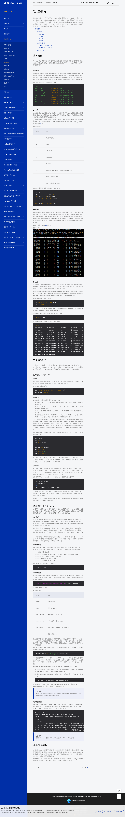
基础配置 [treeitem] (6, 48)
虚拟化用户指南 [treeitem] (9, 102)
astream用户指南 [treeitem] (9, 232)
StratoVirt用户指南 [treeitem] (10, 107)
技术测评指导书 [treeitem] (9, 248)
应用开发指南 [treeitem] (8, 139)
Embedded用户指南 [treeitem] (10, 123)
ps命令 (41, 36)
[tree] (13, 413)
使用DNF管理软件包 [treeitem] (9, 55)
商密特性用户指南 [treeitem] (9, 227)
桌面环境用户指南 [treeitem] (9, 175)
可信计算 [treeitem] (6, 83)
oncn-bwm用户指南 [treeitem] (10, 201)
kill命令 (41, 40)
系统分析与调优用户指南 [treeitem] (12, 216)
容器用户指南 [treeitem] (8, 113)
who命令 (41, 34)
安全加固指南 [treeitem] (8, 97)
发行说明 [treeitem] (7, 23)
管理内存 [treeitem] (6, 65)
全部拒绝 (108, 811)
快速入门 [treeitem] (7, 29)
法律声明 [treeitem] (7, 18)
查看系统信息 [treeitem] (7, 45)
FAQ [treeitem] (5, 86)
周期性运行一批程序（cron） (47, 48)
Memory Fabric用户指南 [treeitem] (11, 170)
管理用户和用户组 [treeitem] (9, 52)
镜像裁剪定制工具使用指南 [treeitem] (12, 206)
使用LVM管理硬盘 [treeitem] (9, 72)
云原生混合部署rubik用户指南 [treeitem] (13, 196)
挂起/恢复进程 (41, 50)
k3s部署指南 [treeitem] (8, 159)
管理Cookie (119, 811)
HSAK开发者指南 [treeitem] (9, 242)
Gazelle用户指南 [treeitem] (9, 211)
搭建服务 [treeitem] (6, 79)
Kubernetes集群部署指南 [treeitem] (12, 149)
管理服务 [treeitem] (6, 58)
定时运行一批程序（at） (46, 46)
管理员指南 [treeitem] (7, 39)
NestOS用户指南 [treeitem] (9, 222)
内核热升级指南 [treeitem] (9, 128)
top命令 (41, 38)
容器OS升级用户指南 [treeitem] (10, 191)
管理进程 (37, 29)
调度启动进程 (41, 43)
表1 (41, 123)
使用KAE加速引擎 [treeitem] (9, 76)
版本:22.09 (41, 2)
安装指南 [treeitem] (7, 34)
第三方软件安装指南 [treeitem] (10, 165)
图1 (46, 225)
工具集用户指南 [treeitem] (9, 180)
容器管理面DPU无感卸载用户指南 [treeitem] (14, 237)
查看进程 (39, 31)
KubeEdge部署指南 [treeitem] (10, 154)
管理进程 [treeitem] (6, 62)
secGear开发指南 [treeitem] (9, 144)
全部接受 (98, 811)
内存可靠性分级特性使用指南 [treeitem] (13, 133)
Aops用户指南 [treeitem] (8, 185)
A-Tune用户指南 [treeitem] (9, 118)
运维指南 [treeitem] (7, 92)
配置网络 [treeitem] (6, 69)
